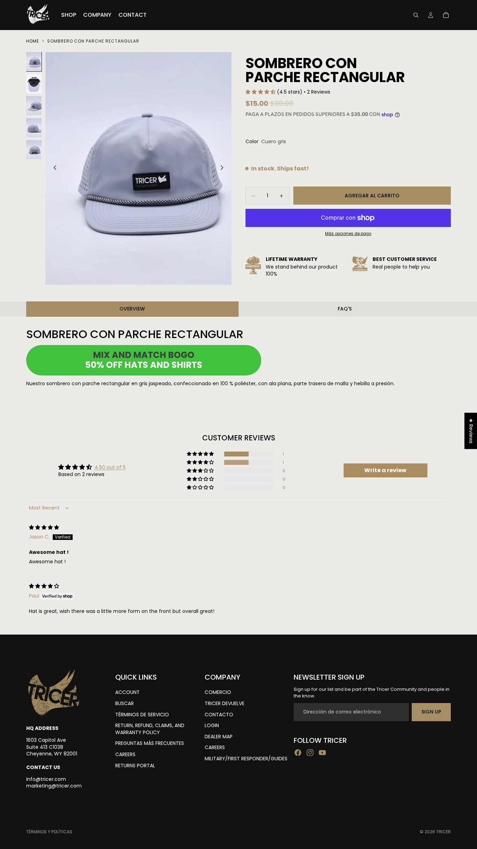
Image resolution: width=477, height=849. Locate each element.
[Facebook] (298, 752)
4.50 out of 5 (110, 467)
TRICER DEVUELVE (224, 703)
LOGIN (212, 725)
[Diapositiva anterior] (53, 168)
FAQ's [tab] (345, 308)
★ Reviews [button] (471, 430)
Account (127, 692)
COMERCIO (218, 692)
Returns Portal (135, 765)
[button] (261, 91)
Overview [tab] (132, 308)
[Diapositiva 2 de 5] (34, 83)
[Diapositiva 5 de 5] (34, 149)
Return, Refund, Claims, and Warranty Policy (149, 729)
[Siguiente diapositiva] (224, 168)
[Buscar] (416, 15)
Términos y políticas (49, 832)
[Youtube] (322, 752)
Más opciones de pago (348, 234)
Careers (125, 754)
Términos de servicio (142, 714)
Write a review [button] (385, 470)
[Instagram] (310, 752)
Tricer (443, 832)
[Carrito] (446, 15)
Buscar (124, 703)
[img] (44, 527)
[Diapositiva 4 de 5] (34, 127)
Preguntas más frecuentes (149, 743)
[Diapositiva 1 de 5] (34, 61)
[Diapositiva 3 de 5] (34, 105)
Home (32, 41)
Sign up (431, 711)
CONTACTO (219, 714)
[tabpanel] (238, 357)
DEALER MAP (219, 736)
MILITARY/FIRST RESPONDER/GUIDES (246, 758)
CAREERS (215, 747)
